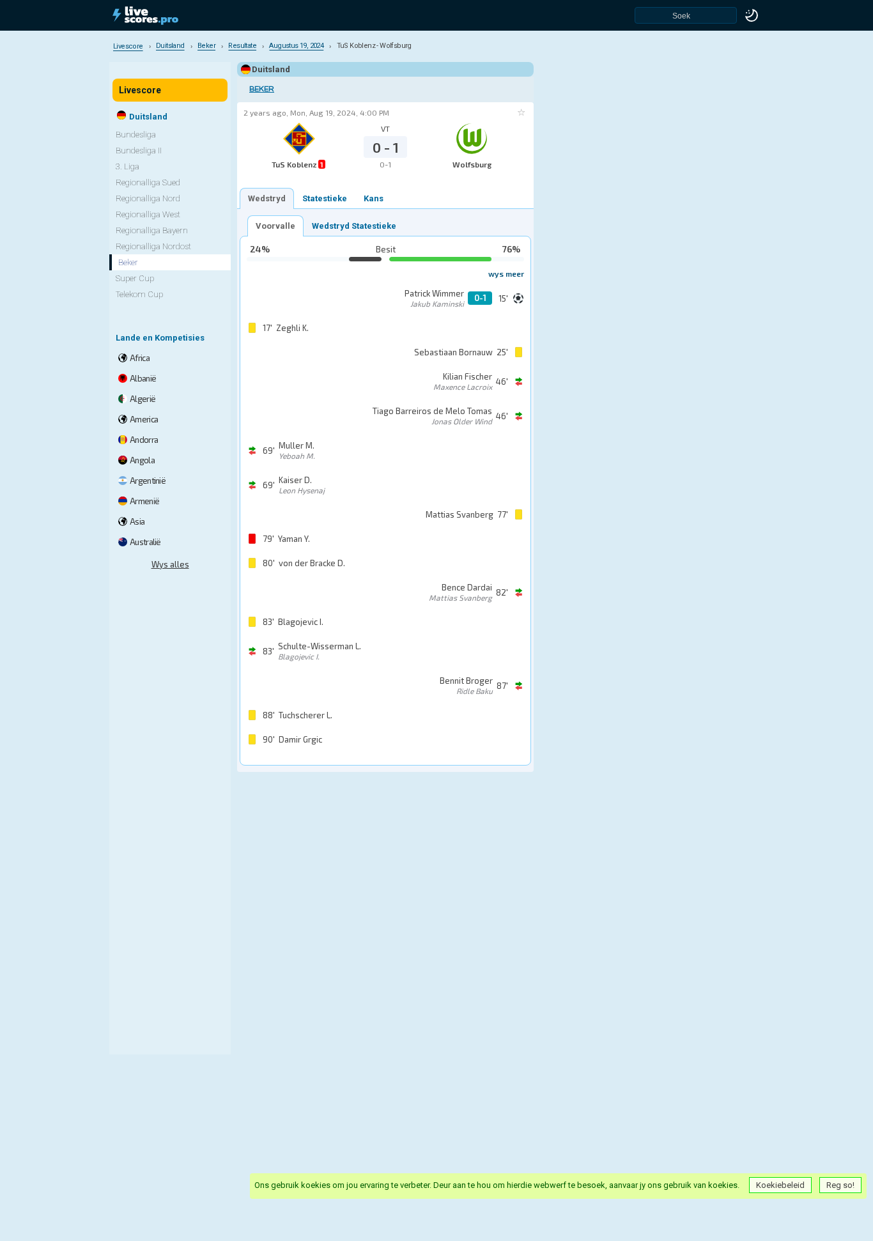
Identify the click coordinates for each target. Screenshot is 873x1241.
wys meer (506, 273)
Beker (261, 89)
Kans (373, 198)
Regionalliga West (148, 214)
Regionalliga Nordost (153, 246)
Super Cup (135, 278)
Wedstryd (267, 198)
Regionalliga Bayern (152, 230)
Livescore (140, 90)
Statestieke (324, 198)
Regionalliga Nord (148, 198)
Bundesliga (136, 134)
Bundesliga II (139, 150)
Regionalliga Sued (148, 182)
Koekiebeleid (780, 1185)
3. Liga (127, 166)
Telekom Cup (139, 294)
